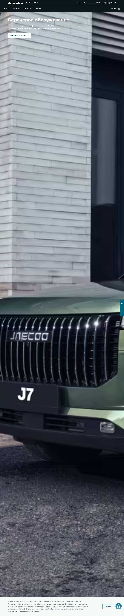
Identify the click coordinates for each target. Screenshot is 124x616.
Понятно (108, 606)
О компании (38, 8)
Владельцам (27, 8)
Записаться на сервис (18, 35)
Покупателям (16, 8)
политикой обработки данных (45, 601)
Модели (6, 8)
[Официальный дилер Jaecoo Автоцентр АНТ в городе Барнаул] (15, 3)
